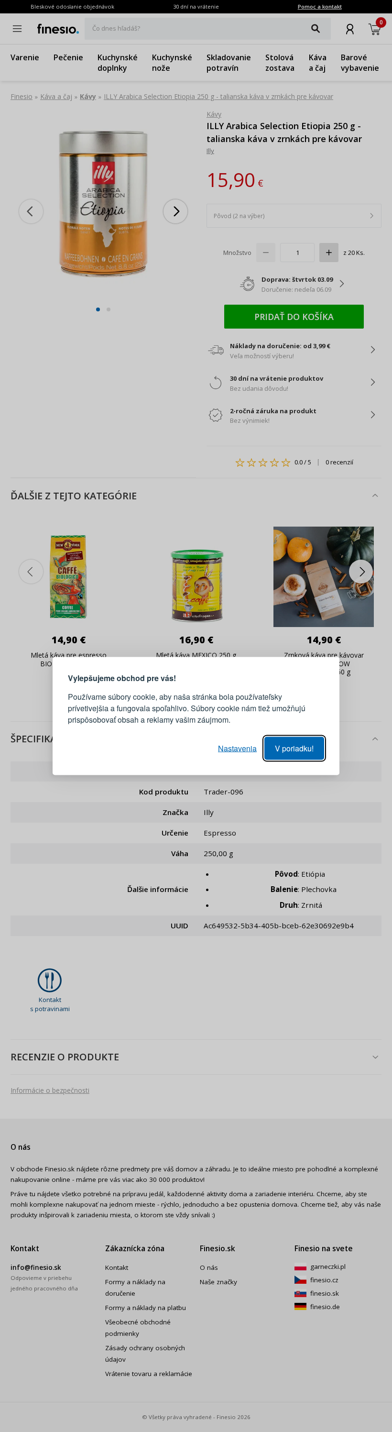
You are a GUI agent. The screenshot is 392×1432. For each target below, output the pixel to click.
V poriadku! (294, 748)
